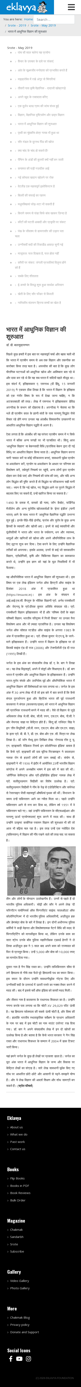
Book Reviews (20, 1193)
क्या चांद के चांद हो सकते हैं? (33, 150)
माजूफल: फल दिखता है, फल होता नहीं (38, 253)
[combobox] (54, 19)
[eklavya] (27, 7)
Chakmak (16, 1229)
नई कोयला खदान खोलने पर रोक (36, 177)
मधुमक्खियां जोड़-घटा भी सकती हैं (36, 204)
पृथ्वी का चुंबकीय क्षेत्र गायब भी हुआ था (38, 133)
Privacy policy (19, 1325)
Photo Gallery (20, 1288)
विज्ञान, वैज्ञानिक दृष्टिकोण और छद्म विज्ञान (41, 115)
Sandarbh (16, 1237)
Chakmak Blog (20, 1317)
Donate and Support (24, 1332)
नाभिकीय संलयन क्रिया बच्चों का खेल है (39, 303)
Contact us (17, 1149)
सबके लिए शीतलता (28, 276)
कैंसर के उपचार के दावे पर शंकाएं (36, 61)
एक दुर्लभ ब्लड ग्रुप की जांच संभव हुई (38, 106)
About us (16, 1127)
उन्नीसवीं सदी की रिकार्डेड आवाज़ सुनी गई (40, 244)
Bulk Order (18, 1200)
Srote (14, 1244)
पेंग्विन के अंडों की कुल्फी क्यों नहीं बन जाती (40, 159)
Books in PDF (19, 1186)
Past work (17, 1142)
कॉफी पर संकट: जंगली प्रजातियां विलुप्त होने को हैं (40, 265)
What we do (18, 1134)
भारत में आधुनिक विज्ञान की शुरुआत (37, 124)
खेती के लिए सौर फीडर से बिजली (36, 294)
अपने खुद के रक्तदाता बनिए (33, 97)
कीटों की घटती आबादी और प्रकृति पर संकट (42, 222)
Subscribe (17, 1251)
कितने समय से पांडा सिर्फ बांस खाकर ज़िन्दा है (42, 213)
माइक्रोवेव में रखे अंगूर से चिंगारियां (36, 79)
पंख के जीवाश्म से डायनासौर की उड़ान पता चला (39, 233)
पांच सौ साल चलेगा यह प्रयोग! (34, 52)
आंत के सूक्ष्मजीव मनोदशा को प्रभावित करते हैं (42, 70)
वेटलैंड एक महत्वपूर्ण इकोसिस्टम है (36, 186)
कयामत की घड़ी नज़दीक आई (33, 168)
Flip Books (17, 1178)
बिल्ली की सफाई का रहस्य (31, 195)
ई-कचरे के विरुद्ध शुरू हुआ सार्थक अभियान (41, 285)
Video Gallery (19, 1281)
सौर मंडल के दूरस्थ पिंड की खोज (36, 142)
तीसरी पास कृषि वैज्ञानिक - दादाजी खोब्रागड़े (42, 88)
